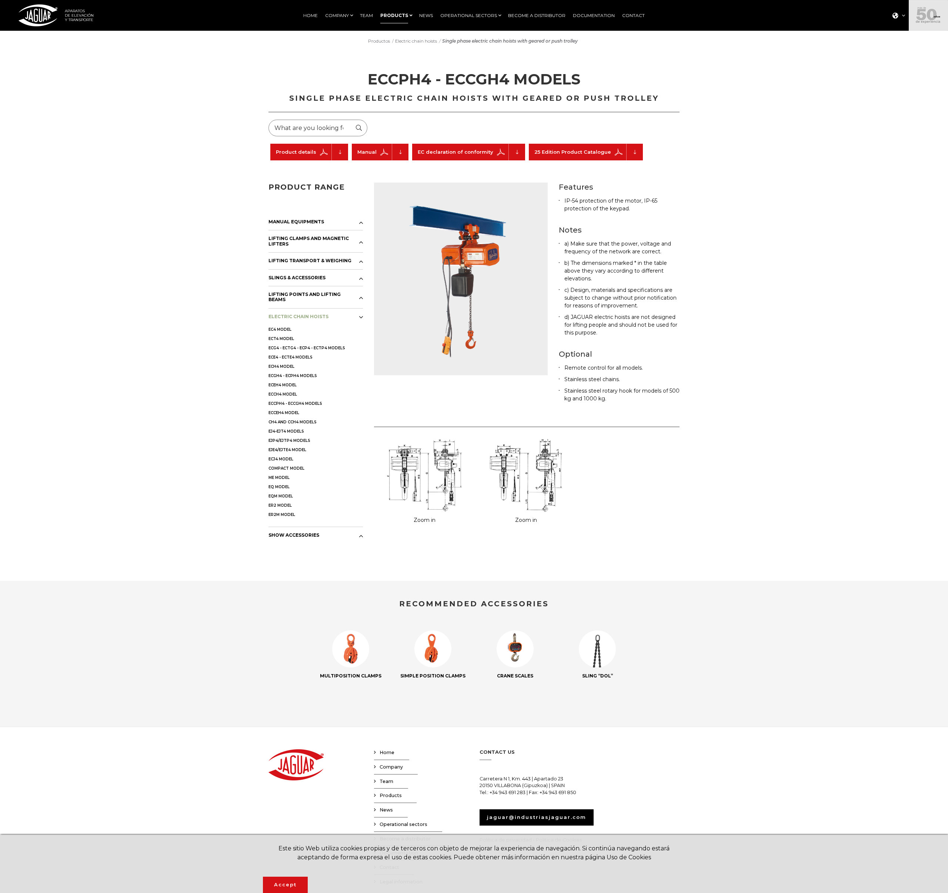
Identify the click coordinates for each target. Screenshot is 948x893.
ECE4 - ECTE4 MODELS (290, 357)
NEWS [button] (426, 15)
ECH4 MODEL (281, 366)
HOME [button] (310, 15)
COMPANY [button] (337, 15)
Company (391, 767)
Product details (296, 152)
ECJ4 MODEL (280, 459)
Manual (367, 152)
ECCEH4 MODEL (283, 412)
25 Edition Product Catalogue (572, 152)
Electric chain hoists (416, 41)
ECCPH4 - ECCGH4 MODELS (295, 403)
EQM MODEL (280, 496)
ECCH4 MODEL (282, 394)
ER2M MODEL (281, 514)
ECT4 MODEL (281, 338)
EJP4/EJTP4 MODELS (289, 440)
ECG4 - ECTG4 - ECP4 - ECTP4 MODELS (306, 348)
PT (896, 57)
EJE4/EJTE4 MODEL (287, 449)
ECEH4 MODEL (282, 385)
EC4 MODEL (279, 329)
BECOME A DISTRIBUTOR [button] (536, 15)
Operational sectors (403, 824)
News (386, 810)
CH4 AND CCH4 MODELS (292, 422)
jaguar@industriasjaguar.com (536, 817)
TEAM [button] (366, 15)
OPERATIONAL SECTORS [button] (468, 15)
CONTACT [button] (633, 15)
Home (387, 752)
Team (386, 781)
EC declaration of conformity (455, 152)
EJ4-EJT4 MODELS (286, 431)
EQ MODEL (279, 486)
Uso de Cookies (629, 857)
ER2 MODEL (280, 505)
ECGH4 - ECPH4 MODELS (292, 375)
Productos (379, 41)
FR (896, 47)
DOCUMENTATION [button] (594, 15)
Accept (285, 884)
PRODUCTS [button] (394, 15)
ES (896, 28)
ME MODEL (279, 477)
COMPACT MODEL (286, 468)
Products (391, 795)
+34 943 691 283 (507, 792)
